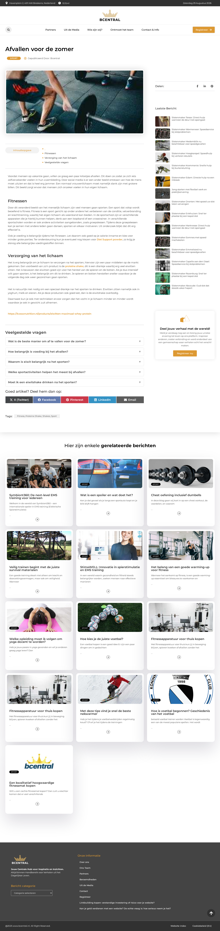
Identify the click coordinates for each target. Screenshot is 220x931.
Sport (14, 58)
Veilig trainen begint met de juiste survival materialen (34, 568)
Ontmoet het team (122, 29)
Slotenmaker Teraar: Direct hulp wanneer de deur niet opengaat (188, 118)
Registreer (85, 897)
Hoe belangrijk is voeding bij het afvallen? (74, 351)
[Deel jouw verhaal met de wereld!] (185, 318)
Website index (178, 926)
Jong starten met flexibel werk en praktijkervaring (189, 190)
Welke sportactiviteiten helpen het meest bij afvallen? (74, 372)
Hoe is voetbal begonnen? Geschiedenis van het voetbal (180, 712)
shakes (46, 416)
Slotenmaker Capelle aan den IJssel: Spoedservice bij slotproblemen (191, 262)
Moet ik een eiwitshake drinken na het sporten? (74, 382)
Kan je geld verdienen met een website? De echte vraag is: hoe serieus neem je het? (125, 908)
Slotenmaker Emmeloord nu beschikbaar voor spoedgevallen (189, 250)
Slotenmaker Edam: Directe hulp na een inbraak (193, 178)
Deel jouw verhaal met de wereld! (185, 329)
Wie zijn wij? (94, 29)
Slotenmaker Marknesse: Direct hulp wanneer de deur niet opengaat (191, 226)
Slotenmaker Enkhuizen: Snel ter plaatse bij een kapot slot (189, 214)
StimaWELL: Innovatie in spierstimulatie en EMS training (110, 568)
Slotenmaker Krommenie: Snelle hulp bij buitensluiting (192, 166)
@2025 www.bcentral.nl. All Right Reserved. (27, 926)
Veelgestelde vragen (57, 162)
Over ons (84, 862)
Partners (50, 29)
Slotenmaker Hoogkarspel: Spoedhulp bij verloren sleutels (192, 154)
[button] (8, 30)
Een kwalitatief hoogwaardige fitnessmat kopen (31, 784)
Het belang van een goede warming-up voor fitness (180, 568)
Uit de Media (71, 29)
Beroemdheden (88, 879)
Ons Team (85, 868)
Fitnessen (50, 153)
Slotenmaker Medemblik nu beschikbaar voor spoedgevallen (189, 142)
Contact (84, 891)
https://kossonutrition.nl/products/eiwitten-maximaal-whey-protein (49, 313)
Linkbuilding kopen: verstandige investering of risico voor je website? (117, 902)
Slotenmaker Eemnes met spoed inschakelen (189, 238)
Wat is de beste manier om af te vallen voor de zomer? (74, 341)
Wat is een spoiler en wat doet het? (106, 495)
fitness (20, 416)
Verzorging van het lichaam (61, 157)
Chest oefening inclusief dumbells (176, 495)
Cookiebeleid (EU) (201, 926)
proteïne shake (74, 266)
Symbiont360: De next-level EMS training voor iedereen (33, 496)
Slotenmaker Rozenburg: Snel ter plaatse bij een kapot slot (189, 274)
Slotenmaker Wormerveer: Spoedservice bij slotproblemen (193, 130)
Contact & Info (150, 29)
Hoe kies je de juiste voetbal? (101, 639)
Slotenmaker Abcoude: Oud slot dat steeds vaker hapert (190, 286)
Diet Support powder (109, 239)
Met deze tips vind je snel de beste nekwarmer (105, 712)
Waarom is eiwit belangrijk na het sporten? (74, 361)
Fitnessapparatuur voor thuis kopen (177, 639)
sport (54, 416)
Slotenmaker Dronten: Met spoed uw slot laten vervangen (193, 202)
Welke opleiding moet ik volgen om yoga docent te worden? (35, 640)
